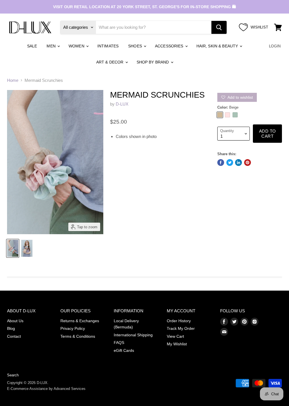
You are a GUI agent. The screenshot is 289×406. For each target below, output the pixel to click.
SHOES (135, 46)
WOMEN (77, 46)
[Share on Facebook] (220, 162)
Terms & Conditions (77, 336)
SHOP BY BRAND (153, 62)
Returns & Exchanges (79, 321)
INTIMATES (108, 46)
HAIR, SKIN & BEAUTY (217, 46)
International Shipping (133, 335)
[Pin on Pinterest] (247, 162)
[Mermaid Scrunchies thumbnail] (12, 248)
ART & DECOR (110, 62)
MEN (52, 46)
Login (275, 46)
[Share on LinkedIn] (238, 162)
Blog (11, 328)
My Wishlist (177, 344)
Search (13, 375)
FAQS (119, 342)
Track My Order (181, 328)
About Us (15, 321)
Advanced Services (70, 389)
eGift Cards (124, 350)
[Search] (219, 27)
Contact (14, 336)
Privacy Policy (72, 328)
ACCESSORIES (170, 46)
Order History (179, 321)
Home (12, 80)
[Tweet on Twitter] (229, 162)
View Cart (175, 336)
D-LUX (122, 104)
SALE (32, 46)
